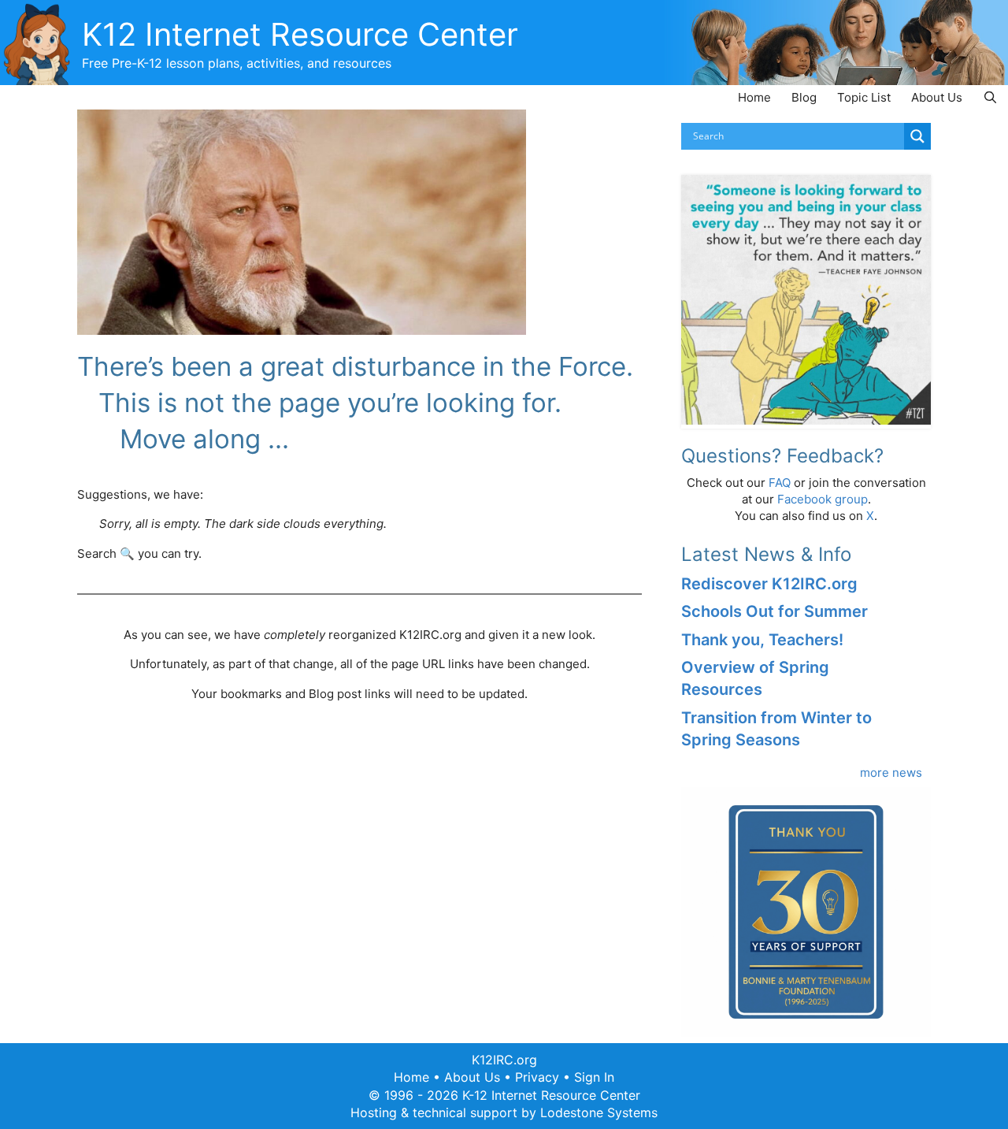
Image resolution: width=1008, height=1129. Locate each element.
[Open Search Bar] (990, 97)
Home (754, 97)
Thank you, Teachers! (762, 639)
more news (891, 772)
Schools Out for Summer (774, 611)
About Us (936, 97)
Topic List (864, 97)
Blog (804, 97)
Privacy (537, 1077)
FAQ (780, 482)
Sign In (594, 1077)
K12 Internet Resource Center (300, 34)
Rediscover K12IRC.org (769, 583)
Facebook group (822, 499)
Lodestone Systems (599, 1112)
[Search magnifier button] (917, 136)
